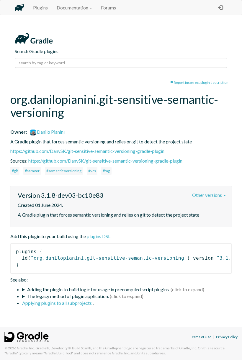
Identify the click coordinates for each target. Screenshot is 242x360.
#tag (106, 170)
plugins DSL (98, 236)
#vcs (92, 170)
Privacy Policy (227, 337)
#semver (32, 170)
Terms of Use (200, 337)
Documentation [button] (73, 7)
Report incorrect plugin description (200, 82)
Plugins (40, 7)
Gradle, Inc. (26, 348)
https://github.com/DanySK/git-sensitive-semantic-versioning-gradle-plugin (87, 151)
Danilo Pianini (50, 132)
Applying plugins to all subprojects (57, 303)
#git (15, 170)
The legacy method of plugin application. (68, 296)
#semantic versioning (63, 170)
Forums (108, 7)
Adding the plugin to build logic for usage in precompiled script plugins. (98, 289)
